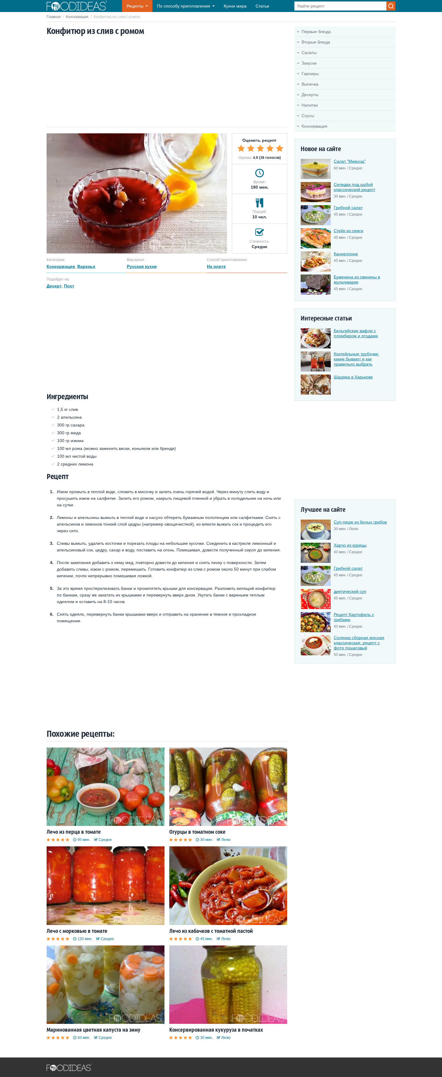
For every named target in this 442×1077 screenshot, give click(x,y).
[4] (270, 148)
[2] (250, 148)
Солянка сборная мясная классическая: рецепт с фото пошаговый (359, 642)
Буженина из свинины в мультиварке (357, 279)
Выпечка (310, 84)
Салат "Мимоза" (350, 161)
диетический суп (350, 591)
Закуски (309, 63)
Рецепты (135, 6)
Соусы (308, 115)
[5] (279, 148)
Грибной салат (348, 207)
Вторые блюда (316, 42)
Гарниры (310, 73)
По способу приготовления (183, 6)
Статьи (262, 6)
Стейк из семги (348, 230)
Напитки (310, 105)
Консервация (77, 17)
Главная (54, 17)
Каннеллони (346, 253)
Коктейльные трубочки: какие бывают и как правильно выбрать (356, 358)
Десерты (310, 94)
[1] (241, 148)
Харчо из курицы (350, 545)
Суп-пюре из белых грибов (360, 522)
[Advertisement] (167, 82)
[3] (260, 148)
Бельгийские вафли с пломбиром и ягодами (356, 333)
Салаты (309, 52)
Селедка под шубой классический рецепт (354, 187)
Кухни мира (235, 6)
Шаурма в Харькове (353, 377)
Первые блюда (316, 31)
